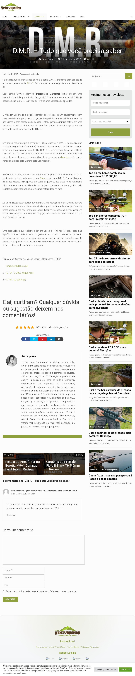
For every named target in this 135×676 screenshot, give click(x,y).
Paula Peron (48, 59)
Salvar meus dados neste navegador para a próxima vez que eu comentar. (41, 591)
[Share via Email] (59, 339)
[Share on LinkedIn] (51, 339)
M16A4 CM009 (13, 273)
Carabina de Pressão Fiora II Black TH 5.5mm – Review (63, 465)
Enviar (110, 132)
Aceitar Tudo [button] (125, 669)
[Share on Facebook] (25, 339)
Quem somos (41, 647)
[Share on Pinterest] (42, 339)
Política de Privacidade (90, 647)
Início (4, 74)
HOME (5, 17)
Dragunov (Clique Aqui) (17, 266)
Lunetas (65, 157)
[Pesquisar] (128, 76)
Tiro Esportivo (19, 17)
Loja (82, 17)
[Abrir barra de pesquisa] (131, 17)
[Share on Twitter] (34, 339)
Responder (11, 515)
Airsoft (37, 17)
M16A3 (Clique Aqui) (16, 279)
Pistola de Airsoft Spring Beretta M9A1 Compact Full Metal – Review (22, 465)
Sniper (43, 178)
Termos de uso (73, 647)
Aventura (54, 17)
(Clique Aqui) (27, 273)
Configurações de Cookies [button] (106, 669)
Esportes (71, 17)
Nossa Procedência (57, 647)
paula (32, 356)
